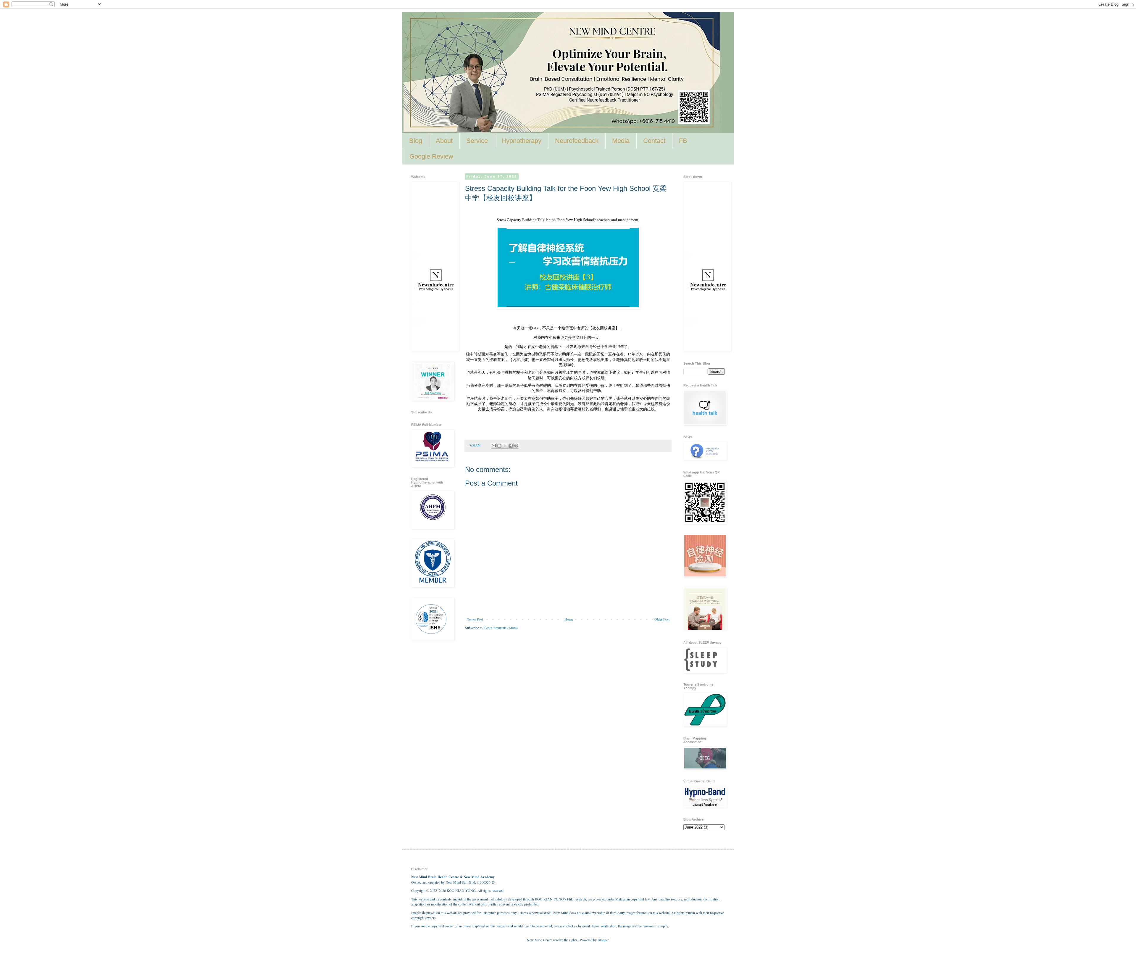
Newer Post (475, 619)
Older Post (661, 619)
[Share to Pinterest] (516, 446)
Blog (415, 140)
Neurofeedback (576, 140)
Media (621, 140)
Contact (654, 140)
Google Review (431, 156)
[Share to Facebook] (511, 446)
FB (683, 140)
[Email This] (494, 446)
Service (477, 140)
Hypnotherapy (521, 140)
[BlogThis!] (499, 446)
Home (568, 619)
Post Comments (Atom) (501, 627)
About (444, 140)
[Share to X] (505, 446)
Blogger (603, 939)
